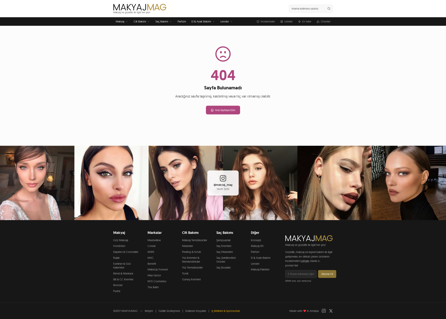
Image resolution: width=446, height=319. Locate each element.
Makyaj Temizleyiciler (194, 240)
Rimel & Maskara (123, 273)
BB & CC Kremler (123, 279)
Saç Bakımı (161, 21)
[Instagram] (324, 311)
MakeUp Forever (158, 269)
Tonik (185, 273)
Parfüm (182, 21)
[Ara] (329, 8)
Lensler (224, 21)
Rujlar (116, 257)
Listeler (288, 21)
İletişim (149, 311)
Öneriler (325, 21)
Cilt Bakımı (140, 21)
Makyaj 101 (257, 246)
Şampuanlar (223, 240)
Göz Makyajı (120, 240)
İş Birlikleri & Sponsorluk (226, 311)
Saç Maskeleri (224, 252)
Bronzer (118, 285)
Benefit (152, 263)
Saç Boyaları (223, 267)
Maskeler (187, 246)
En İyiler (306, 21)
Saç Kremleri (223, 246)
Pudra (116, 291)
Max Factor (154, 275)
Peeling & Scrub (191, 252)
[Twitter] (331, 311)
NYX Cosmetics (157, 281)
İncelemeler (268, 21)
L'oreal (151, 246)
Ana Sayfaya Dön (225, 110)
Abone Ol (327, 274)
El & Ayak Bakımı (201, 21)
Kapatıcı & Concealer (125, 252)
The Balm (153, 287)
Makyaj (120, 21)
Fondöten (119, 246)
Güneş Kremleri (191, 279)
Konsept (256, 240)
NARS (151, 252)
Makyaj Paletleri (260, 269)
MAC (151, 257)
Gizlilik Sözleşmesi (169, 311)
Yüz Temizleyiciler (192, 267)
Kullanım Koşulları (195, 311)
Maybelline (154, 240)
